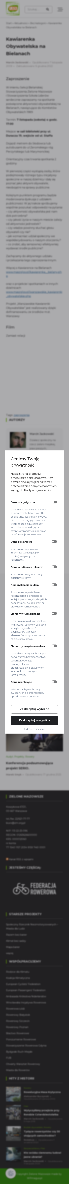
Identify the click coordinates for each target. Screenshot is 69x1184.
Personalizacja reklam (25, 585)
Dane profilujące (21, 682)
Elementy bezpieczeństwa (28, 646)
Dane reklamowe (21, 541)
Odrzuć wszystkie (34, 729)
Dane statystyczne (23, 502)
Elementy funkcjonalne (26, 613)
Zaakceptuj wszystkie (34, 720)
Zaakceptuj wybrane (34, 709)
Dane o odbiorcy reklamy (27, 567)
